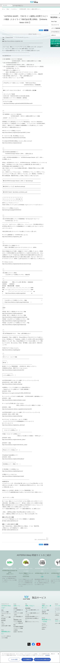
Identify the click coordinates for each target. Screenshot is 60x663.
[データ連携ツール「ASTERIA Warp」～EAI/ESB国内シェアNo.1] (34, 2)
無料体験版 (27, 608)
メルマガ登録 (4, 637)
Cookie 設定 (14, 659)
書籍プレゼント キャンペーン (32, 621)
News (8, 9)
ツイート (41, 30)
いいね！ (46, 30)
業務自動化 (18, 619)
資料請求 (44, 611)
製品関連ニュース (7, 5)
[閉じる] (58, 653)
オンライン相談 (45, 610)
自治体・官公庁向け (18, 631)
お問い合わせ (45, 613)
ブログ (2, 624)
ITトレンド (44, 625)
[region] (30, 657)
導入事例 (3, 618)
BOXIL (43, 629)
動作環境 (3, 620)
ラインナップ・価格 (6, 617)
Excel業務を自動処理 (18, 626)
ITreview (44, 624)
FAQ (2, 622)
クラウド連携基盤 (18, 621)
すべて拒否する (27, 659)
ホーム (3, 9)
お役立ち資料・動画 (6, 625)
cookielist (47, 655)
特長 (2, 610)
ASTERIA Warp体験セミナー (31, 616)
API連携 (15, 608)
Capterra (44, 627)
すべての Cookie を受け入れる (42, 659)
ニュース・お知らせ (6, 636)
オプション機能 (5, 611)
